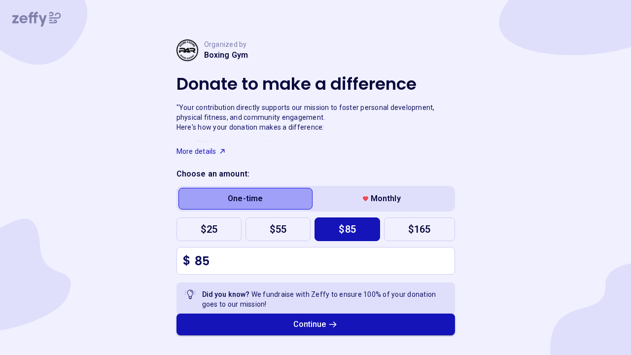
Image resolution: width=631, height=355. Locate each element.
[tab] (245, 199)
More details (196, 151)
